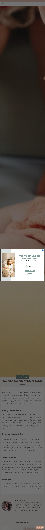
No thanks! (29, 273)
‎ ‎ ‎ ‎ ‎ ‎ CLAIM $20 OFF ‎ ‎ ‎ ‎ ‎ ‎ (29, 270)
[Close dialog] (43, 250)
